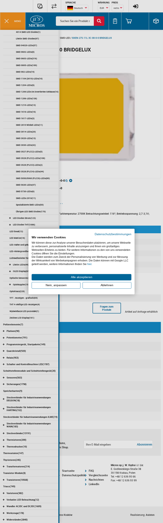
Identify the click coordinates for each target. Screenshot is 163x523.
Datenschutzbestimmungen (113, 234)
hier (89, 264)
